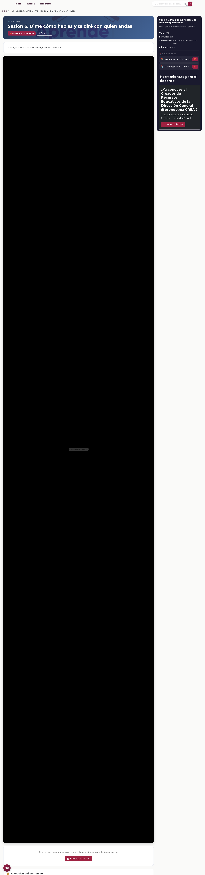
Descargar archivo (80, 858)
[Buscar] (190, 4)
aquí (188, 118)
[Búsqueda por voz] (185, 3)
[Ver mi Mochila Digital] (7, 868)
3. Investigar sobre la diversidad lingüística (178, 66)
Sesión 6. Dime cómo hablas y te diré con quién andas (178, 59)
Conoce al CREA (174, 124)
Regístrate (45, 4)
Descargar (46, 33)
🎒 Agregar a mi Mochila (21, 33)
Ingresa (31, 4)
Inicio (18, 4)
